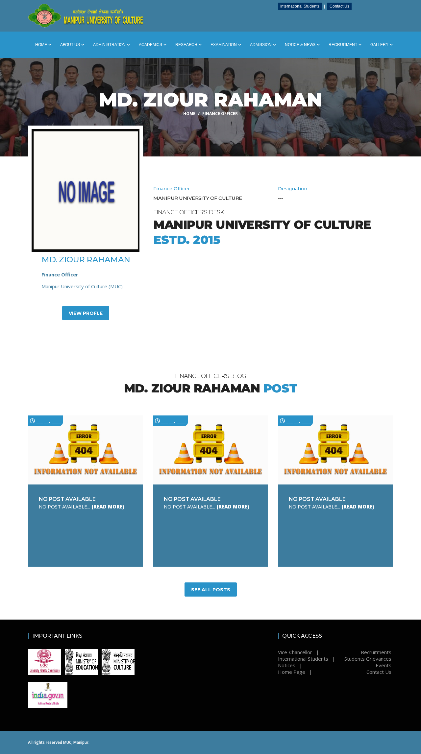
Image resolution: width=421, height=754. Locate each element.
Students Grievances (367, 658)
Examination (224, 44)
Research (186, 44)
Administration (110, 44)
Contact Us (340, 6)
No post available (67, 499)
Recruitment (343, 44)
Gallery (379, 44)
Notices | (290, 665)
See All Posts (210, 590)
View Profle (86, 313)
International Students (300, 6)
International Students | (306, 658)
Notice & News (301, 44)
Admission (261, 44)
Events (383, 665)
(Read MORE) (107, 506)
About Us (70, 44)
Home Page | (295, 672)
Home (41, 44)
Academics (151, 44)
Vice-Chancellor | (298, 652)
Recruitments (376, 652)
